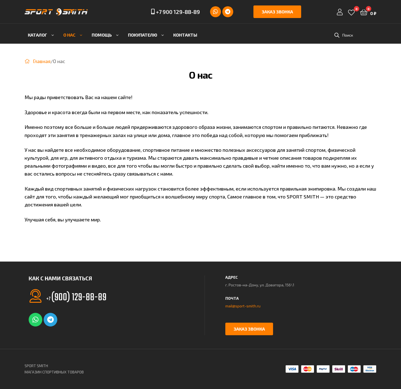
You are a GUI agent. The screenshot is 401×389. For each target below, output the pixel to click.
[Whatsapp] (215, 11)
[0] (351, 12)
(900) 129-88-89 (76, 297)
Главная (41, 61)
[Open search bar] (337, 35)
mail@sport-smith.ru (243, 306)
